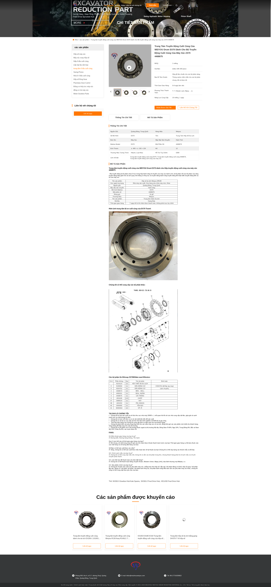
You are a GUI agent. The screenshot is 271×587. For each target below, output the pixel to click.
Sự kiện (117, 5)
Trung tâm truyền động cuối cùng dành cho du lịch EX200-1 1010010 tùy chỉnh (86, 537)
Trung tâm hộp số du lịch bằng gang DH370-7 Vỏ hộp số (183, 537)
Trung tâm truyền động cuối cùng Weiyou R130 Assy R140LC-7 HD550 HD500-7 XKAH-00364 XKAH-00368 (117, 537)
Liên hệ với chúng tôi (134, 5)
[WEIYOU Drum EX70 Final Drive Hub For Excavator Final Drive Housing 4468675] (130, 66)
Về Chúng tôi (98, 5)
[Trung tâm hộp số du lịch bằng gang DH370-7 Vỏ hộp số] (184, 519)
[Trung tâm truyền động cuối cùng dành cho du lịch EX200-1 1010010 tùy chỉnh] (87, 519)
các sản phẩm (109, 5)
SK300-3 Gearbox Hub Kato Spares (126, 481)
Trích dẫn (152, 5)
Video (123, 5)
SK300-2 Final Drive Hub (150, 481)
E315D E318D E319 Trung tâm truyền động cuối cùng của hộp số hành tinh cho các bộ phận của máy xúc (151, 537)
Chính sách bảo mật (80, 585)
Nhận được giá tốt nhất (165, 107)
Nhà (91, 5)
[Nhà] (75, 5)
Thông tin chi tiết (123, 117)
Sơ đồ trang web (66, 585)
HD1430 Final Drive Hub (170, 481)
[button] (76, 524)
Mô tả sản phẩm (155, 117)
